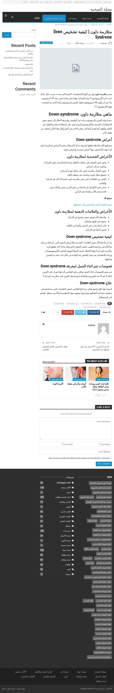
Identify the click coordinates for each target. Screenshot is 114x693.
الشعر (68, 507)
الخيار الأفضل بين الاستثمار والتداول (20, 75)
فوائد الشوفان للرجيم (103, 634)
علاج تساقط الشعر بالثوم (102, 582)
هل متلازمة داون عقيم (90, 307)
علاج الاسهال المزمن (103, 525)
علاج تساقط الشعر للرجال (101, 587)
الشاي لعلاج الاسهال (104, 497)
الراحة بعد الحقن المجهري (102, 492)
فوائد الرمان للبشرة (104, 605)
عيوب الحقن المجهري (103, 596)
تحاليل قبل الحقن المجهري (101, 507)
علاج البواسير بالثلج (91, 549)
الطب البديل (58, 2)
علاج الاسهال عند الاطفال (102, 535)
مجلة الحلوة (11, 688)
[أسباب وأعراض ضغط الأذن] (76, 374)
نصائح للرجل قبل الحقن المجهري (99, 657)
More (25, 2)
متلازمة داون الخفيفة (105, 307)
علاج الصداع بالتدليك (104, 563)
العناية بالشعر (34, 2)
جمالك (67, 526)
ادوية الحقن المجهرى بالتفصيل (100, 483)
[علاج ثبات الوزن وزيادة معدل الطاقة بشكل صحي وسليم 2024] (99, 374)
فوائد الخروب (88, 601)
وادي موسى (29, 64)
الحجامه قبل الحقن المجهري (101, 488)
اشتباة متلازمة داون (100, 303)
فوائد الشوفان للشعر (103, 643)
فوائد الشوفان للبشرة (103, 624)
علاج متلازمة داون (59, 303)
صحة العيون (65, 540)
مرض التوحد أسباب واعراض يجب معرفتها (93, 204)
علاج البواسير (106, 549)
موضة (68, 574)
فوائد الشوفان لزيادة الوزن (101, 615)
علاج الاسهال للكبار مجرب (102, 544)
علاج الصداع (88, 558)
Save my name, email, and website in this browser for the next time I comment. (78, 458)
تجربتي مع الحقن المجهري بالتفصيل (98, 502)
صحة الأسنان (65, 536)
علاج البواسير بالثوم (104, 554)
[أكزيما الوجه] (53, 374)
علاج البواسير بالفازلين (103, 558)
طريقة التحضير (105, 521)
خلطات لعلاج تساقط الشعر (101, 516)
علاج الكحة (89, 563)
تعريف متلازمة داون (72, 303)
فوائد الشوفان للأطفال (103, 620)
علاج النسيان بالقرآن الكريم (101, 568)
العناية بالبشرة (64, 516)
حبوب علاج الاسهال (104, 511)
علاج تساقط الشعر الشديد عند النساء (98, 577)
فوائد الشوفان (89, 610)
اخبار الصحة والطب (79, 2)
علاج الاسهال (92, 521)
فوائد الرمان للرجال (104, 610)
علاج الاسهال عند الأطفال (102, 530)
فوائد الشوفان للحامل (103, 629)
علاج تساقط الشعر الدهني (102, 572)
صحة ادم (90, 2)
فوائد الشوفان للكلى (104, 648)
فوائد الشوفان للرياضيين (102, 638)
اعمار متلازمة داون (86, 303)
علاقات (67, 565)
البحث (33, 30)
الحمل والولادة (64, 502)
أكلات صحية (67, 2)
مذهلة (4, 688)
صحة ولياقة (48, 2)
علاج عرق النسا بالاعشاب (102, 591)
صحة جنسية (65, 545)
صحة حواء (98, 2)
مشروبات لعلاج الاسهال (102, 652)
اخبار (68, 492)
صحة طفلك (65, 555)
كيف (41, 2)
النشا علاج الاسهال (86, 497)
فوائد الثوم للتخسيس (103, 601)
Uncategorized (63, 483)
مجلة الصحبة (107, 2)
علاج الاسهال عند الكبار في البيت (99, 540)
